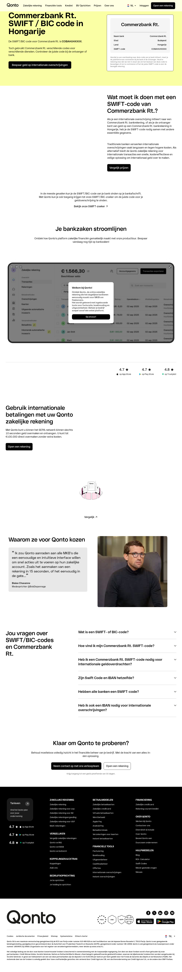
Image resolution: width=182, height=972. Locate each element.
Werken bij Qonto (143, 821)
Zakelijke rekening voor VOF (62, 821)
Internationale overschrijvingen (107, 872)
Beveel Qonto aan (144, 838)
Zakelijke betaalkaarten (103, 804)
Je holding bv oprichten (60, 884)
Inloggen (144, 5)
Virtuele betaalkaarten (103, 813)
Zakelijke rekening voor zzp (62, 809)
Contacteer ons (143, 825)
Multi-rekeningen (57, 826)
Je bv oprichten (57, 880)
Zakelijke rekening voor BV (62, 813)
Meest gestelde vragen (146, 868)
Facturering (98, 851)
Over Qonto (141, 834)
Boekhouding (99, 855)
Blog (138, 855)
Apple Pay (97, 821)
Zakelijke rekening (58, 804)
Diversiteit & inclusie (145, 830)
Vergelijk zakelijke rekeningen (63, 838)
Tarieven (15, 803)
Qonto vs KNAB (57, 847)
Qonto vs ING (56, 842)
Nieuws (139, 872)
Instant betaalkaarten (103, 838)
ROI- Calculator (143, 859)
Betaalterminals (100, 830)
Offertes (97, 868)
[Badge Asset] (148, 913)
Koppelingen (55, 863)
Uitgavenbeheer (100, 859)
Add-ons (54, 868)
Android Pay (98, 826)
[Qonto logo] (12, 5)
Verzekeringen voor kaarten (105, 834)
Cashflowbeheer (100, 864)
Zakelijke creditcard (102, 809)
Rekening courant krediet (147, 809)
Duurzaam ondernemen (146, 842)
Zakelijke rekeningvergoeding (63, 817)
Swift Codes (141, 863)
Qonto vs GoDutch (58, 851)
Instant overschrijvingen (104, 876)
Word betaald (99, 817)
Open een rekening (163, 5)
